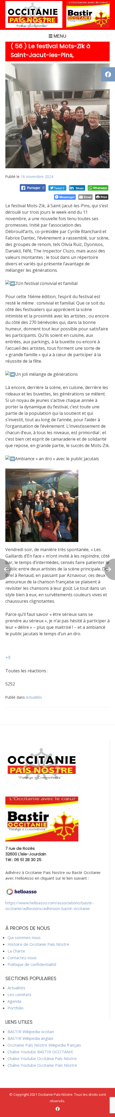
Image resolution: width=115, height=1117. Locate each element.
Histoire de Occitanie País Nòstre (38, 944)
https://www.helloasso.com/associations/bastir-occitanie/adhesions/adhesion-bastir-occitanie (49, 905)
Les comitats (19, 994)
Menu (59, 36)
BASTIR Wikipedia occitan (30, 1031)
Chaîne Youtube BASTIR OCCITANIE (40, 1051)
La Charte (16, 951)
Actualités (34, 697)
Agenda (14, 1001)
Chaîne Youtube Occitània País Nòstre (42, 1058)
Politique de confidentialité (31, 964)
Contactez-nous (22, 957)
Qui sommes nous (24, 937)
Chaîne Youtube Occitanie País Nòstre (42, 1065)
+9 (7, 658)
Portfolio (15, 1008)
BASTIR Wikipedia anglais (30, 1038)
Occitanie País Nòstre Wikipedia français (44, 1045)
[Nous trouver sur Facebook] (57, 1108)
